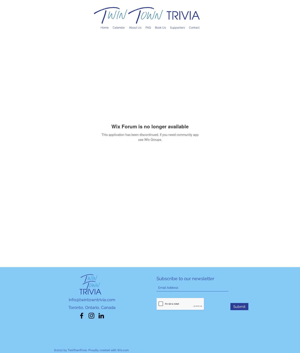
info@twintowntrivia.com (92, 299)
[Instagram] (91, 316)
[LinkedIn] (101, 316)
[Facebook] (82, 316)
